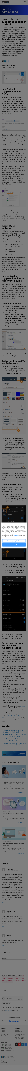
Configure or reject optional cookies (14, 541)
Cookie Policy (16, 535)
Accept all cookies (14, 545)
